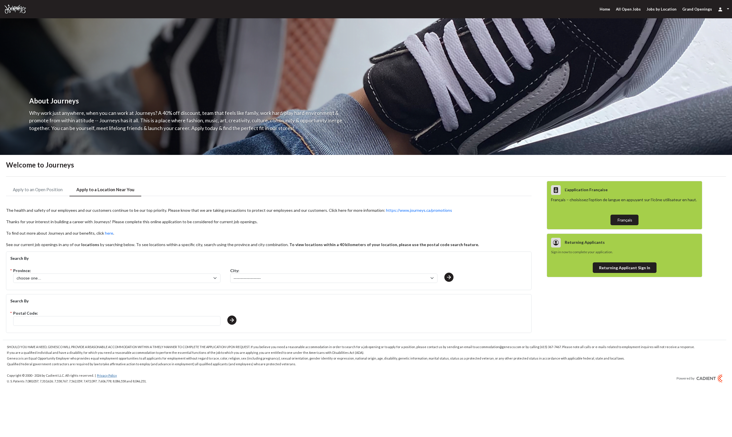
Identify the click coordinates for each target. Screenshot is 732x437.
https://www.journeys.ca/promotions (419, 210)
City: (234, 270)
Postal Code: (25, 313)
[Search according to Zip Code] (231, 320)
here (109, 233)
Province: (22, 270)
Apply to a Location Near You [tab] (105, 189)
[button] (448, 277)
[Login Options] (723, 9)
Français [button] (624, 219)
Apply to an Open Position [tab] (38, 189)
